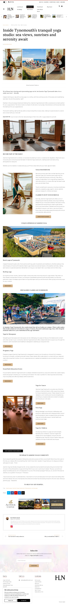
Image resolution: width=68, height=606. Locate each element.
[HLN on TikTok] (10, 2)
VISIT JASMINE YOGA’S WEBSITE (13, 450)
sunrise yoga (34, 488)
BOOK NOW (8, 285)
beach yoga (9, 488)
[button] (5, 9)
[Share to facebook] (12, 492)
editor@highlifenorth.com (27, 580)
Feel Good (5, 25)
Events (58, 2)
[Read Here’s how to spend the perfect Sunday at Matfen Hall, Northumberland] (29, 16)
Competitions (52, 2)
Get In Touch (38, 590)
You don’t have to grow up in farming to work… (47, 16)
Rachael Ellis (8, 44)
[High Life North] (60, 577)
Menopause (28, 488)
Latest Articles (38, 581)
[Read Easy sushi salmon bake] (54, 16)
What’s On (37, 586)
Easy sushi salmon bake (60, 16)
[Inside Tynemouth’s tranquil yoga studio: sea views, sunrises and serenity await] (10, 9)
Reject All (10, 600)
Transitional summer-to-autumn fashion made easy (11, 16)
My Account (37, 580)
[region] (17, 595)
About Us (41, 2)
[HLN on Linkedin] (13, 2)
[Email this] (23, 492)
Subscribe (62, 2)
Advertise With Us (39, 585)
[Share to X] (8, 492)
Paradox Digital (62, 601)
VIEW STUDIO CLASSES (43, 216)
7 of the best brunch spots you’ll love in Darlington (22, 16)
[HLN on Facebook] (8, 2)
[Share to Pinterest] (16, 492)
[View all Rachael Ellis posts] (7, 519)
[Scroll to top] (65, 603)
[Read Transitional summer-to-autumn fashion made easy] (5, 16)
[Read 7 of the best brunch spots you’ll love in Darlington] (17, 16)
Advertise (46, 2)
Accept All (23, 600)
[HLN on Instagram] (11, 2)
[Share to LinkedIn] (19, 492)
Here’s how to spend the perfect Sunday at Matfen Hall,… (35, 16)
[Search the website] (59, 6)
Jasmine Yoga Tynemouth (18, 488)
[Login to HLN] (62, 6)
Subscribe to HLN (39, 591)
